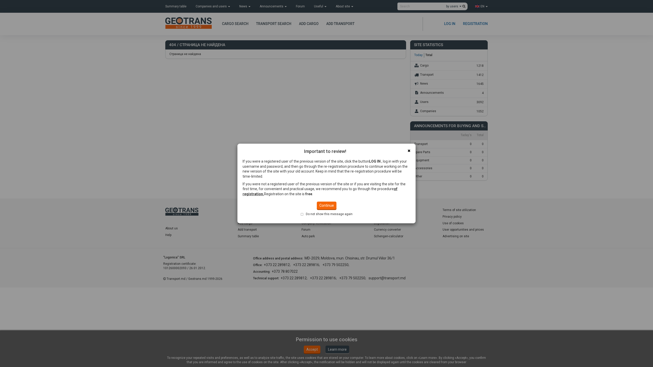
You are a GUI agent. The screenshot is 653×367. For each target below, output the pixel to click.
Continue (326, 205)
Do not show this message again (329, 214)
